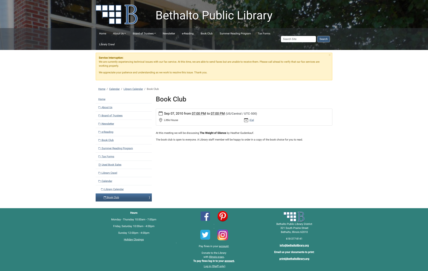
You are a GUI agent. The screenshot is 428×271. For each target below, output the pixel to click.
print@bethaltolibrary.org (294, 258)
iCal (251, 120)
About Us (118, 33)
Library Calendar (133, 89)
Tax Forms (264, 33)
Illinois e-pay (216, 256)
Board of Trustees (143, 33)
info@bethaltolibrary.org (294, 245)
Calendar (114, 89)
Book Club (207, 33)
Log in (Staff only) (214, 266)
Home (102, 33)
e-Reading (188, 33)
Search (323, 39)
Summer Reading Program (235, 33)
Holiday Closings (134, 239)
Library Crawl (107, 44)
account (224, 246)
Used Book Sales (111, 164)
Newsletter (169, 33)
